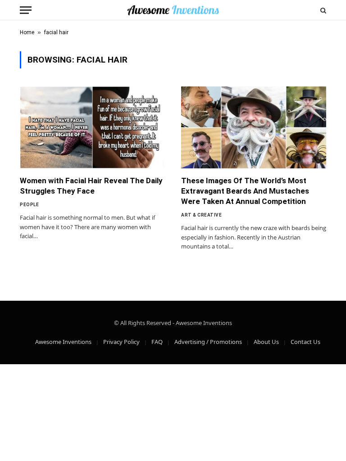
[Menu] (26, 10)
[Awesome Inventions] (173, 10)
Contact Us (305, 342)
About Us (266, 342)
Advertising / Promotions (208, 342)
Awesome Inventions (63, 342)
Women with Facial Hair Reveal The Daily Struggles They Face (91, 185)
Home (27, 32)
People (29, 204)
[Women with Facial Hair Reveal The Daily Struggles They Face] (92, 127)
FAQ (157, 342)
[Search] (322, 10)
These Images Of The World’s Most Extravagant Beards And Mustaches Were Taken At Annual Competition (245, 191)
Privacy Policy (121, 342)
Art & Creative (201, 214)
